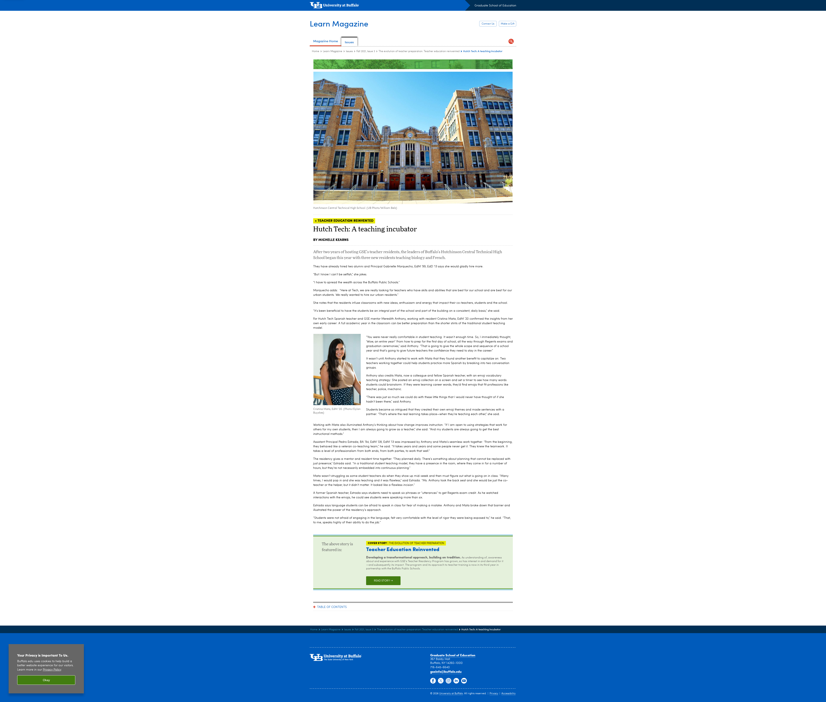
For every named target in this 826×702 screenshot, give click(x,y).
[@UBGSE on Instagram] (448, 681)
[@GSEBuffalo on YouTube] (464, 681)
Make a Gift (508, 24)
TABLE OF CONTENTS (332, 607)
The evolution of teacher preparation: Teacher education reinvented (419, 51)
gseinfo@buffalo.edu (446, 671)
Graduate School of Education (495, 5)
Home (315, 51)
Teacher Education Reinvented (402, 549)
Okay (46, 680)
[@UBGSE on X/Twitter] (441, 681)
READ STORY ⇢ (383, 580)
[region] (46, 668)
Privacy (494, 693)
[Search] (511, 41)
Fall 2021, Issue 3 (365, 51)
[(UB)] (390, 6)
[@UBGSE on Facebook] (433, 681)
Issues (349, 51)
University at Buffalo (451, 693)
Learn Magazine (339, 23)
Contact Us (488, 24)
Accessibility (508, 693)
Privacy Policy (52, 669)
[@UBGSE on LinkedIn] (456, 681)
